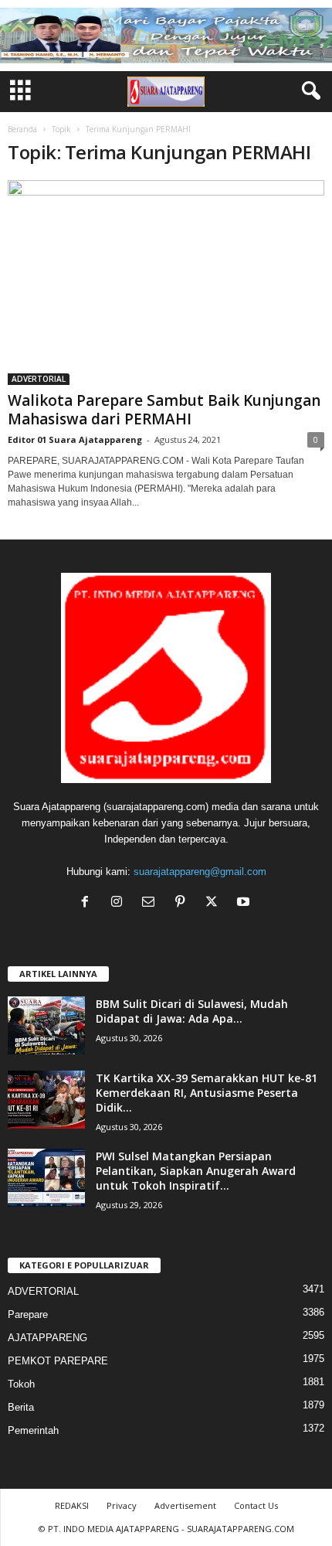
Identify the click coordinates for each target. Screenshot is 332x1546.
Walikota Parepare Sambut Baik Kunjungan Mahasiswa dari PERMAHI (164, 409)
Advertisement (185, 1505)
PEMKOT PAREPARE (58, 1361)
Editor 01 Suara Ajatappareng (75, 439)
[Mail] (152, 903)
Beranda (22, 129)
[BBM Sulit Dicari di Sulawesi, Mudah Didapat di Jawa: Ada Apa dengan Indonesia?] (46, 1025)
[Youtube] (245, 903)
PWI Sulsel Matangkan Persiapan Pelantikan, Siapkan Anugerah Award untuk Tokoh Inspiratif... (196, 1171)
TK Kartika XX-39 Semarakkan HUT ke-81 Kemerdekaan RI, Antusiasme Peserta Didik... (206, 1093)
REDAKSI (72, 1505)
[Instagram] (120, 903)
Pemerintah (33, 1430)
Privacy (122, 1505)
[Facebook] (88, 903)
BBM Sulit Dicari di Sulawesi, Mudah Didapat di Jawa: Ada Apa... (192, 1011)
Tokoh (21, 1384)
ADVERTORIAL (39, 378)
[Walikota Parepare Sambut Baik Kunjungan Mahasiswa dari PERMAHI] (166, 282)
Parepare (28, 1314)
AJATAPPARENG (47, 1337)
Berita (21, 1407)
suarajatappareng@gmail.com (200, 871)
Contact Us (256, 1505)
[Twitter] (215, 903)
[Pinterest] (183, 903)
